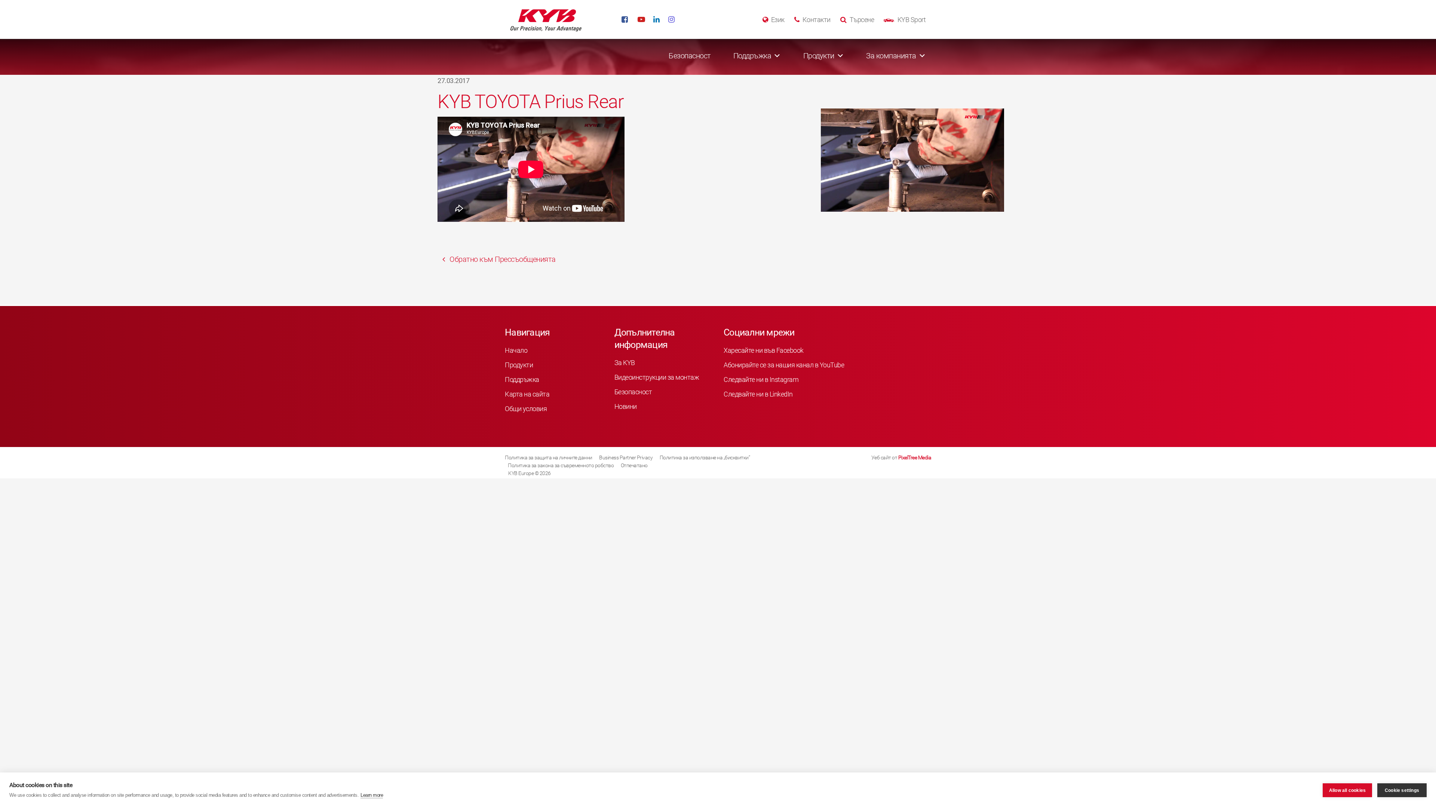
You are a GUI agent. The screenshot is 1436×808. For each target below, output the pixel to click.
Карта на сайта (527, 394)
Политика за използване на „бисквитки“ (705, 457)
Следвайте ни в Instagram (761, 379)
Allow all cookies (1347, 790)
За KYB (624, 363)
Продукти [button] (818, 55)
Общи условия (526, 409)
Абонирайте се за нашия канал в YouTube (784, 365)
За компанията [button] (891, 55)
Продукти (519, 365)
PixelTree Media (915, 457)
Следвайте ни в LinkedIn (758, 394)
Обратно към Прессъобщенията (502, 259)
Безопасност (690, 55)
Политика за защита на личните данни (548, 457)
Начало (516, 350)
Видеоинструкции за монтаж (656, 377)
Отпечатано (634, 465)
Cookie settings (1402, 790)
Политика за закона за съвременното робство (561, 465)
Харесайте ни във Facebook (764, 350)
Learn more (371, 795)
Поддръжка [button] (752, 55)
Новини (625, 406)
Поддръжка (522, 379)
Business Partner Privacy (626, 457)
